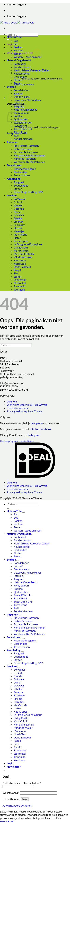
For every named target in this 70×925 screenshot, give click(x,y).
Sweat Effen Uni (23, 122)
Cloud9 (18, 205)
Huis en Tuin (14, 37)
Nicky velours (21, 112)
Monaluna (20, 260)
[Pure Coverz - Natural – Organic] (17, 22)
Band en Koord (22, 540)
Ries (16, 273)
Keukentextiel (22, 546)
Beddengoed (21, 185)
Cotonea (19, 208)
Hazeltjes (19, 231)
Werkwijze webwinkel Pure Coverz (27, 404)
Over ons (12, 401)
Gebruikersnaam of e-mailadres (22, 783)
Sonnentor (20, 279)
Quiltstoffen (21, 119)
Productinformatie (18, 407)
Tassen (17, 53)
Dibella (18, 218)
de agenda (37, 423)
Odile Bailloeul (22, 266)
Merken (12, 195)
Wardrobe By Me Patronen (29, 161)
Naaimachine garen (25, 168)
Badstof (18, 93)
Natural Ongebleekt (25, 109)
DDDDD (19, 215)
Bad (16, 40)
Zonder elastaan (23, 138)
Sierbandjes (20, 76)
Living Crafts (21, 247)
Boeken (18, 47)
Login (24, 799)
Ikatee (17, 237)
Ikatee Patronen (23, 148)
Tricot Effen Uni (23, 129)
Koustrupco (21, 241)
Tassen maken (22, 175)
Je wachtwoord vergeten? (17, 805)
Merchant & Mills (24, 253)
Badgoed (19, 182)
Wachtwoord (11, 792)
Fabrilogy (19, 224)
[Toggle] (23, 512)
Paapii (17, 270)
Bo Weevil (19, 198)
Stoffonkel (20, 283)
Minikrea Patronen (25, 158)
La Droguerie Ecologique (28, 244)
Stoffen (18, 80)
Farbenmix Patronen (26, 152)
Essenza (18, 221)
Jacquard (19, 106)
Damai (17, 211)
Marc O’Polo (21, 250)
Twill (16, 135)
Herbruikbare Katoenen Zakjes (32, 70)
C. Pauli (18, 202)
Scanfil (17, 276)
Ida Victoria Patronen (26, 145)
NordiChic (20, 263)
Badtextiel (20, 536)
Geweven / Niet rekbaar (27, 99)
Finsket (18, 228)
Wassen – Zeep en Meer (27, 56)
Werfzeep (19, 289)
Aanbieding (13, 178)
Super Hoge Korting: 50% (28, 192)
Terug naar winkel (24, 84)
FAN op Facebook (40, 429)
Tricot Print (20, 132)
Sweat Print (20, 125)
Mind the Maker (23, 257)
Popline (18, 588)
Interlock (19, 103)
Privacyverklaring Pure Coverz (24, 411)
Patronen (12, 142)
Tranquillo (19, 286)
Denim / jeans (22, 96)
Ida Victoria (20, 234)
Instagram (33, 435)
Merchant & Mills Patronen (29, 155)
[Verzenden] (8, 39)
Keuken (18, 50)
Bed (16, 43)
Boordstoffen (21, 90)
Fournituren (14, 165)
